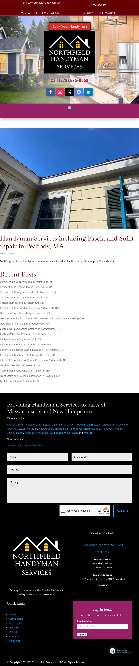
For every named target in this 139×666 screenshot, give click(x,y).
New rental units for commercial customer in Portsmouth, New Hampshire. (42, 318)
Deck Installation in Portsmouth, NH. (20, 381)
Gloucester (109, 424)
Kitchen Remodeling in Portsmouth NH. (22, 302)
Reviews (13, 627)
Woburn (88, 432)
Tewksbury (31, 432)
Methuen (32, 428)
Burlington (44, 424)
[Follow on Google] (79, 92)
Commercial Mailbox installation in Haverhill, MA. (28, 355)
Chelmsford (58, 424)
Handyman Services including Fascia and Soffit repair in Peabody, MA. (67, 242)
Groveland (122, 424)
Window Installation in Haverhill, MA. (21, 365)
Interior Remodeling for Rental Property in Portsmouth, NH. (33, 360)
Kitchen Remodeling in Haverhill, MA (21, 339)
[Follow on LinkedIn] (88, 92)
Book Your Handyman (69, 26)
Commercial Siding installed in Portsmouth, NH (27, 281)
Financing (14, 640)
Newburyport (46, 428)
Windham (38, 445)
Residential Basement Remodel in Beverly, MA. (26, 287)
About (12, 614)
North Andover (73, 428)
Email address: (85, 621)
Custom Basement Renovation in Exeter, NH (25, 370)
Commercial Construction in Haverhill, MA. (24, 297)
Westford (43, 432)
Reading (118, 428)
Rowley (11, 432)
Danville (11, 445)
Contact (13, 636)
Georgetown (94, 424)
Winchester (70, 432)
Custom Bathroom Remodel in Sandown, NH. (25, 334)
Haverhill (12, 428)
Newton (59, 428)
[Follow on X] (69, 92)
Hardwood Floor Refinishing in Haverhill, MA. (25, 313)
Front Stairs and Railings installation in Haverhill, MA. (30, 375)
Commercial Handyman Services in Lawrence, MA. (28, 292)
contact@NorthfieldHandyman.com (41, 2)
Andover (11, 424)
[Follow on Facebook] (50, 92)
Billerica (22, 424)
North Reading (92, 428)
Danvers (71, 424)
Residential (15, 623)
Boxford (32, 424)
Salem (19, 432)
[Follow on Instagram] (60, 92)
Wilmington (56, 432)
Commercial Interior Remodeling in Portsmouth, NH (29, 308)
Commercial (16, 618)
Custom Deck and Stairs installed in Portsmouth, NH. (30, 328)
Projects (13, 632)
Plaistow (22, 445)
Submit (122, 511)
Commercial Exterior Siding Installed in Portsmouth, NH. (32, 349)
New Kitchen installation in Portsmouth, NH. (25, 323)
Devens (81, 424)
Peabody (107, 428)
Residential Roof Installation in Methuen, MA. (26, 344)
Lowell (22, 428)
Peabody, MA (7, 253)
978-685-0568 (98, 5)
